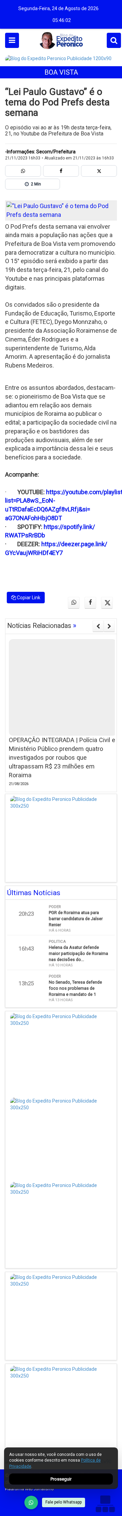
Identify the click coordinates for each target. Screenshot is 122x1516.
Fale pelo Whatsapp (63, 1502)
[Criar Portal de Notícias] (105, 1503)
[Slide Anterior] (98, 626)
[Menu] (12, 40)
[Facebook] (61, 171)
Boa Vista (61, 72)
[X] (99, 171)
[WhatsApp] (31, 1502)
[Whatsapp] (23, 171)
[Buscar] (114, 40)
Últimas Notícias (33, 893)
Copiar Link (28, 597)
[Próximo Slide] (109, 626)
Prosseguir (61, 1479)
